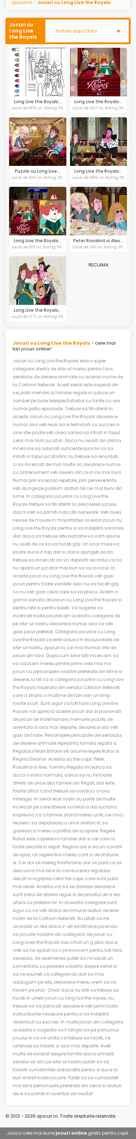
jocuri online (71, 1133)
